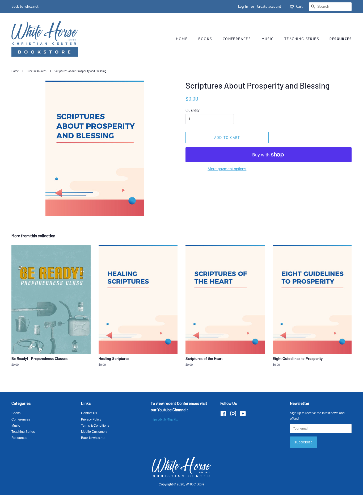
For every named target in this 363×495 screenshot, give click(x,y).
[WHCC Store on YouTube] (243, 415)
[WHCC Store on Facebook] (223, 415)
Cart (299, 6)
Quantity (192, 110)
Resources (341, 38)
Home (182, 38)
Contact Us (89, 413)
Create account (269, 6)
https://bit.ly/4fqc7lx (164, 419)
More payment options (227, 169)
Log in (243, 6)
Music (267, 38)
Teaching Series (301, 38)
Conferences (237, 38)
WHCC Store (195, 484)
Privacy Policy (91, 419)
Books (205, 38)
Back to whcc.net (25, 6)
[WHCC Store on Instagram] (233, 415)
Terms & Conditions (95, 425)
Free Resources (37, 71)
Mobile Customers (94, 432)
